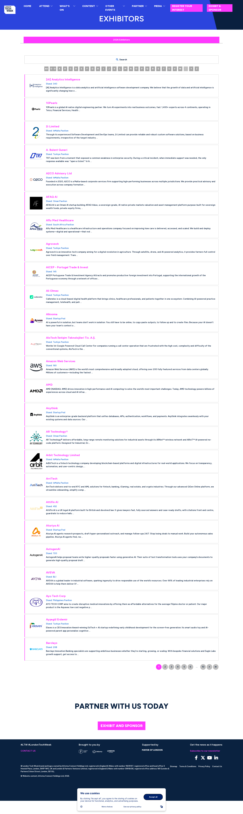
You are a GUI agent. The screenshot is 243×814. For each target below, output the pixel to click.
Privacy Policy (204, 766)
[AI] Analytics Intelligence (63, 79)
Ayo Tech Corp (56, 596)
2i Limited (52, 126)
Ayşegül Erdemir (57, 619)
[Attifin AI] (36, 508)
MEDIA (158, 6)
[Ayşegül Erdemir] (36, 625)
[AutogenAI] (36, 555)
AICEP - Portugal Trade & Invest (67, 267)
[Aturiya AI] (36, 531)
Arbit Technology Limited (63, 455)
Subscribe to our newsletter (205, 750)
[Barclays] (36, 649)
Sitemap (173, 766)
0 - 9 (53, 68)
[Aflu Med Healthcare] (36, 226)
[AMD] (36, 391)
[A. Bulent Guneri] (36, 156)
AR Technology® (57, 431)
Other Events (110, 7)
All (46, 68)
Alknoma (51, 314)
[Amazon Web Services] (36, 367)
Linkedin (216, 758)
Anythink (52, 408)
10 (203, 666)
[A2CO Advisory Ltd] (36, 179)
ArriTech (51, 478)
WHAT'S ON (65, 7)
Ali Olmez (52, 290)
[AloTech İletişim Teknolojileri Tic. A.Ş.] (36, 344)
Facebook (196, 758)
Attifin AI (52, 502)
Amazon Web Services (60, 361)
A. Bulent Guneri (56, 150)
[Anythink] (36, 414)
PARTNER (138, 6)
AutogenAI (53, 549)
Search (123, 59)
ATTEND (44, 6)
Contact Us (217, 766)
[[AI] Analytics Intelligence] (36, 85)
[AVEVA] (36, 578)
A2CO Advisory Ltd (59, 173)
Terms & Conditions (187, 766)
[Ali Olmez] (36, 297)
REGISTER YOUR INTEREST (182, 7)
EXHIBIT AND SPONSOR (122, 725)
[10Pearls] (36, 109)
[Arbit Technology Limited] (36, 461)
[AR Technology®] (36, 437)
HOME (27, 6)
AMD (49, 384)
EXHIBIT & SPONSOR (215, 7)
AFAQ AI (51, 197)
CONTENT (88, 6)
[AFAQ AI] (36, 203)
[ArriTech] (36, 484)
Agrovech (52, 243)
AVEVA (50, 572)
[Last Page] (216, 667)
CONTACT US (28, 750)
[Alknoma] (36, 320)
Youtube (209, 758)
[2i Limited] (36, 132)
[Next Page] (209, 667)
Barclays (51, 643)
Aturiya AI (52, 525)
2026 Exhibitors (121, 39)
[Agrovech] (36, 250)
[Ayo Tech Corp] (36, 602)
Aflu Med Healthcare (60, 220)
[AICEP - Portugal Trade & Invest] (36, 273)
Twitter (203, 758)
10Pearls (51, 103)
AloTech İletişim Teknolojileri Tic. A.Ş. (70, 337)
